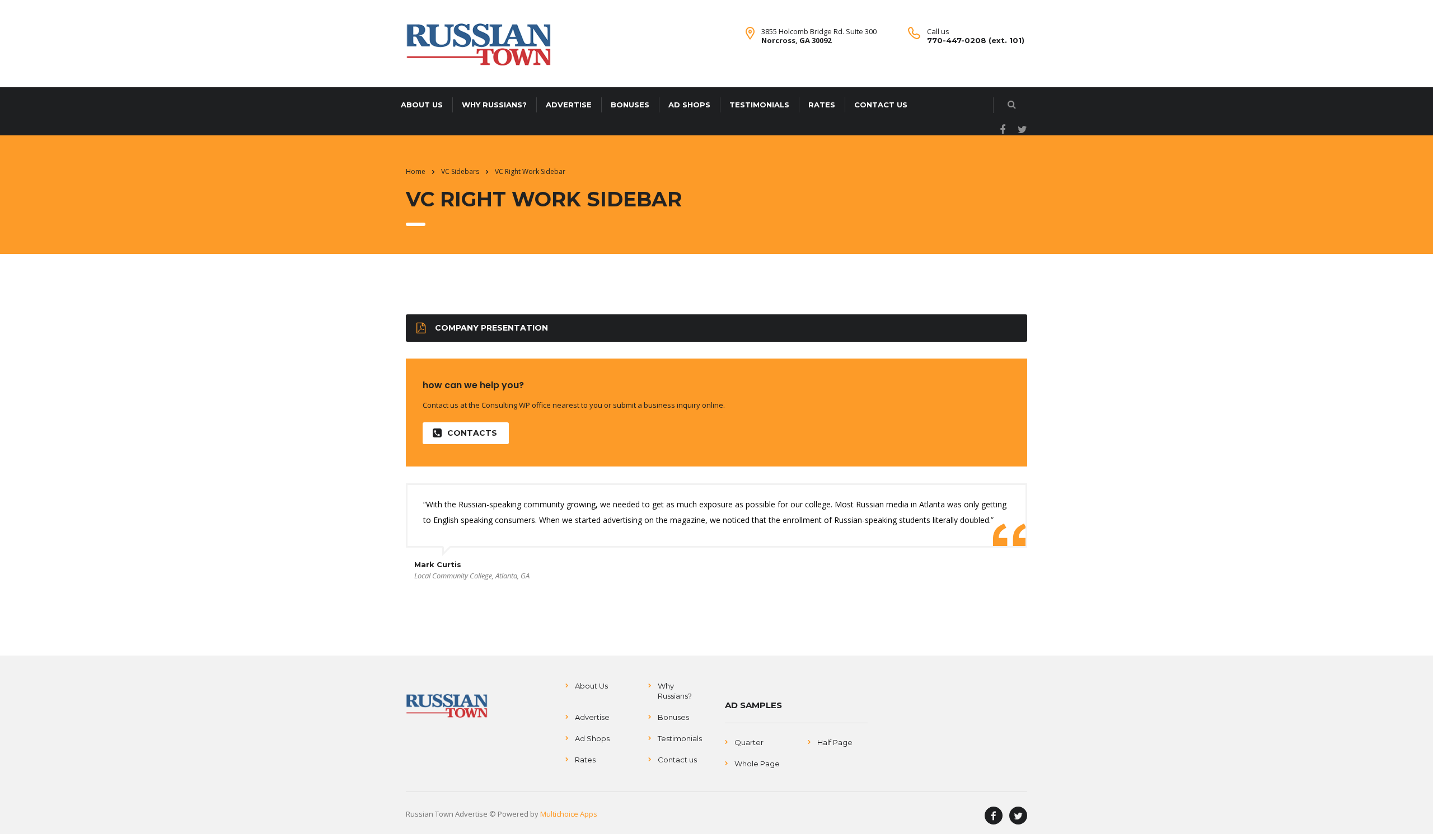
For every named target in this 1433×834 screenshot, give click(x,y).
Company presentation (491, 328)
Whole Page (757, 763)
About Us (422, 104)
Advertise (569, 104)
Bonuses (630, 104)
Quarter (749, 742)
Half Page (835, 742)
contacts (472, 433)
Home (415, 171)
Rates (821, 104)
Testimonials (759, 104)
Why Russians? (494, 104)
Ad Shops (689, 104)
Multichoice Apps (568, 814)
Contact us (880, 104)
